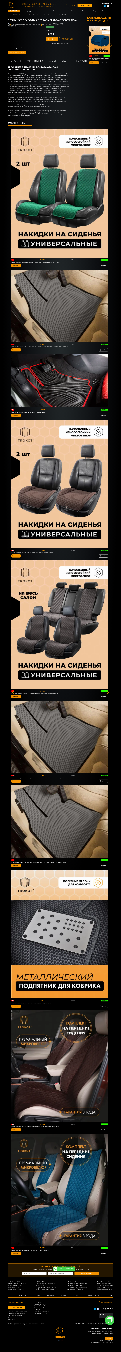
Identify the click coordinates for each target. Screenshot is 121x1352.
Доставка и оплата (92, 1295)
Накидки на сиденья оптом (105, 1285)
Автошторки (37, 1302)
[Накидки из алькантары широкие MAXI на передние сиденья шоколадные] (59, 1066)
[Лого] (60, 1332)
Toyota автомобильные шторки (45, 1283)
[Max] (108, 6)
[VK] (58, 1341)
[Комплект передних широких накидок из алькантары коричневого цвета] (59, 624)
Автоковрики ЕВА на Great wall (77, 1283)
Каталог (10, 1295)
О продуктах (24, 1295)
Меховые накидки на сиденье (17, 1283)
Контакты (64, 1295)
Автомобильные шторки (15, 1285)
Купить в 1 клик (67, 39)
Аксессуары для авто (14, 1287)
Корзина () (109, 1295)
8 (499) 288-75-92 (106, 3)
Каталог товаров (23, 15)
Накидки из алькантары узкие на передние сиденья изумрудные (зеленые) (35, 262)
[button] (111, 45)
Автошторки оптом (103, 1287)
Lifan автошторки (41, 1285)
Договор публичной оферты (16, 1313)
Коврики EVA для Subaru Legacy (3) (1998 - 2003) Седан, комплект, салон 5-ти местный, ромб (39, 347)
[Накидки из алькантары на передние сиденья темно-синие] (59, 1190)
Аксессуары (37, 1310)
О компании (50, 1295)
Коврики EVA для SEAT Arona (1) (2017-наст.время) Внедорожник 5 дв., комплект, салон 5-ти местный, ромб (44, 778)
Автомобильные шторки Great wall (46, 1287)
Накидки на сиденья (40, 1304)
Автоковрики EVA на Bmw (75, 1289)
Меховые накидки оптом (104, 1289)
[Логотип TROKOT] (11, 5)
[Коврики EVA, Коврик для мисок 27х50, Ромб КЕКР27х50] (59, 381)
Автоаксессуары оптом (104, 1283)
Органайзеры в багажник (35, 15)
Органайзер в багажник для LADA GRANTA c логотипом (58, 15)
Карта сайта (11, 1319)
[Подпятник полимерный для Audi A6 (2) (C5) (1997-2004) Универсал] (59, 934)
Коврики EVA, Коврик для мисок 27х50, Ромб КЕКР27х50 (28, 412)
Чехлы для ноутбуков (40, 1313)
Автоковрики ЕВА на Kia (74, 1285)
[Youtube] (62, 1341)
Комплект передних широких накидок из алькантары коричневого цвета (35, 693)
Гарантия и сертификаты (15, 1315)
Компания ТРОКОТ (12, 15)
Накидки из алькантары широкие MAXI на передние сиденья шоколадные (35, 1126)
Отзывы (76, 1295)
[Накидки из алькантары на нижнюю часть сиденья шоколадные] (59, 484)
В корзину (52, 39)
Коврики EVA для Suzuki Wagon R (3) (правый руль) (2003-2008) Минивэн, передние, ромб (38, 862)
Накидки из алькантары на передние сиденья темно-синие (30, 1250)
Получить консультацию (61, 43)
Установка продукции (16, 1303)
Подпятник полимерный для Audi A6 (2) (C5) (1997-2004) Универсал (31, 1003)
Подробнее (106, 62)
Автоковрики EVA (39, 1308)
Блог (9, 1317)
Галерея (37, 1295)
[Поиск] (66, 5)
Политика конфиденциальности (17, 1312)
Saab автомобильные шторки (45, 1289)
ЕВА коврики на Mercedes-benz (77, 1287)
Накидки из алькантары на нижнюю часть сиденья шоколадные (32, 552)
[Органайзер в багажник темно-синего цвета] (99, 40)
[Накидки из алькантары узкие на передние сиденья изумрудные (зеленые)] (59, 193)
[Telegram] (105, 6)
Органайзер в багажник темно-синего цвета (99, 59)
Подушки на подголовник (41, 1311)
